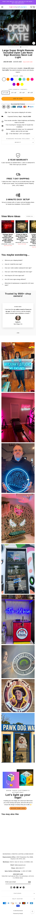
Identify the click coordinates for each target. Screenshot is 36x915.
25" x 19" (22, 92)
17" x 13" (5, 92)
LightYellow (16, 79)
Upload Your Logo (18, 808)
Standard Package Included (18, 138)
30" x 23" (30, 92)
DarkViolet (14, 84)
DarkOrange (8, 79)
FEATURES (17, 893)
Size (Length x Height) (18, 89)
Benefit (18, 142)
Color (18, 75)
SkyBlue (24, 79)
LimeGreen (20, 79)
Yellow (22, 84)
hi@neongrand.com (20, 865)
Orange (28, 79)
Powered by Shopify (18, 913)
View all (29, 216)
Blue (12, 79)
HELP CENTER (17, 898)
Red (18, 84)
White (4, 79)
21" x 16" (13, 92)
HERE (28, 204)
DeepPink (32, 79)
